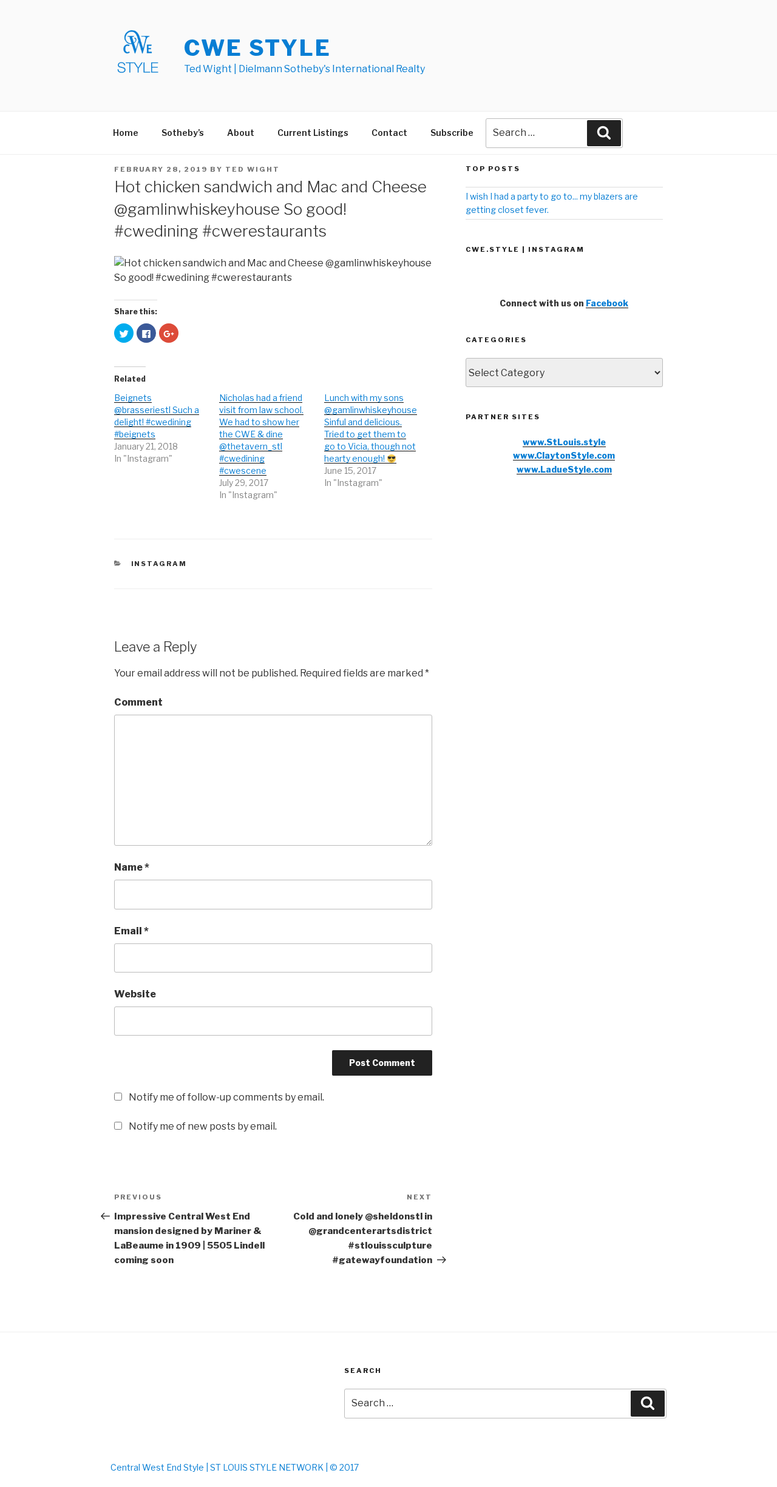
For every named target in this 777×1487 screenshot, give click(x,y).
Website (135, 994)
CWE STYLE (257, 48)
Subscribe (451, 132)
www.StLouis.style (564, 442)
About (240, 132)
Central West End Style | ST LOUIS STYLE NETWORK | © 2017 (234, 1467)
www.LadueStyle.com (564, 469)
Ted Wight (252, 169)
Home (125, 132)
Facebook (607, 303)
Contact (389, 132)
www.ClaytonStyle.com (564, 455)
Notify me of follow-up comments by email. (226, 1097)
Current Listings (312, 132)
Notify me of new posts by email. (203, 1126)
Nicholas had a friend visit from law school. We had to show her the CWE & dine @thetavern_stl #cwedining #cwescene (261, 434)
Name (131, 867)
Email (131, 931)
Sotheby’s (182, 132)
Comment (138, 702)
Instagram (159, 563)
